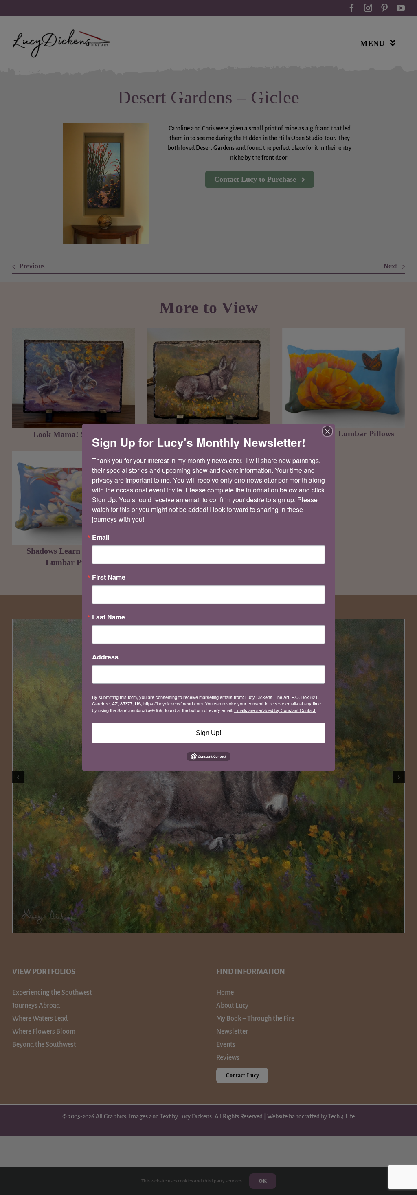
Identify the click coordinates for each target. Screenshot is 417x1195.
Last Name (108, 617)
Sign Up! (208, 732)
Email (100, 537)
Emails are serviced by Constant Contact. (275, 710)
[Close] (327, 431)
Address (105, 657)
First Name (108, 577)
